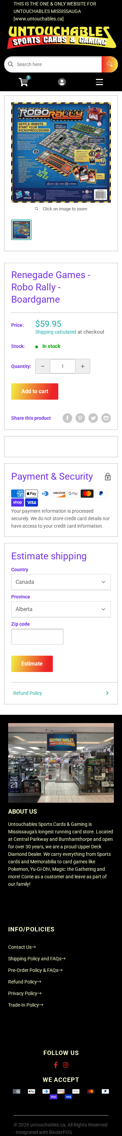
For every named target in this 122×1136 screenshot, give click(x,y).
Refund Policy (27, 693)
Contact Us (20, 947)
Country (19, 569)
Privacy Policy (22, 993)
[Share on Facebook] (67, 418)
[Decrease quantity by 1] (43, 366)
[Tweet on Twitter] (93, 418)
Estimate (32, 663)
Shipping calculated (55, 332)
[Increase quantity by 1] (83, 366)
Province (20, 596)
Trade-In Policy (23, 1005)
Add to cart (34, 391)
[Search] (110, 64)
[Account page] (62, 82)
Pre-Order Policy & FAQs (33, 970)
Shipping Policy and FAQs (34, 958)
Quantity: (21, 366)
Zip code (20, 624)
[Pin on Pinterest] (80, 418)
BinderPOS (60, 1132)
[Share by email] (106, 418)
